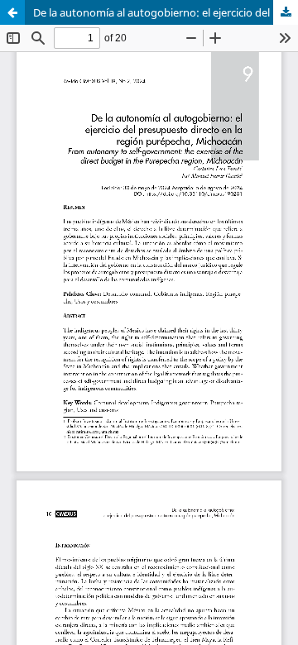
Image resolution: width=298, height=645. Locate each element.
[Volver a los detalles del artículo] (12, 12)
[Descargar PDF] (285, 12)
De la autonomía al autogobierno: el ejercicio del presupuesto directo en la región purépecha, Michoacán (165, 12)
